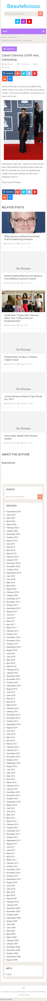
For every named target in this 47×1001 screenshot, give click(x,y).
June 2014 (11, 734)
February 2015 (13, 708)
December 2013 (13, 753)
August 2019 (12, 540)
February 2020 (13, 528)
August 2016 (12, 650)
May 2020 (11, 518)
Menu (5, 31)
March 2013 (12, 782)
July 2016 (11, 653)
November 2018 (13, 566)
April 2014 (11, 740)
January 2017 (12, 634)
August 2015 (12, 689)
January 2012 (12, 828)
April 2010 (11, 895)
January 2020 (12, 531)
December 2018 (13, 563)
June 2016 (11, 657)
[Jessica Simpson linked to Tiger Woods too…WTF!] (23, 382)
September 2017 (14, 608)
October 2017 (12, 605)
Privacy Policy (24, 995)
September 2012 (14, 802)
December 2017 (13, 599)
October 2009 (12, 915)
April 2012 (11, 818)
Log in (9, 974)
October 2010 (12, 876)
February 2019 (13, 557)
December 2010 (13, 869)
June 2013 (11, 773)
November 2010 (13, 873)
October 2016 (12, 644)
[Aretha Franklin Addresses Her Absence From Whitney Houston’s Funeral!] (23, 262)
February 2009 (13, 940)
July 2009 (11, 924)
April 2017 (11, 624)
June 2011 (11, 850)
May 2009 (11, 931)
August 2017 (12, 611)
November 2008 (13, 950)
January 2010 (12, 905)
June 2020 (11, 515)
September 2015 (14, 686)
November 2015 (13, 679)
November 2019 (13, 534)
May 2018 (11, 582)
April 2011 (11, 857)
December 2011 (13, 831)
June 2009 (11, 927)
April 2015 (11, 702)
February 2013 (13, 786)
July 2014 (11, 731)
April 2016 (11, 663)
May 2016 (11, 660)
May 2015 (11, 699)
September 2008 (14, 956)
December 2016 (13, 637)
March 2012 (12, 821)
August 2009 (12, 921)
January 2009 (12, 944)
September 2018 (14, 573)
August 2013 (12, 766)
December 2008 (13, 947)
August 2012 (12, 805)
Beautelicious (23, 6)
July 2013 (11, 769)
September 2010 (14, 879)
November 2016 (13, 640)
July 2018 (11, 576)
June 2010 (11, 889)
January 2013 (12, 789)
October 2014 (12, 721)
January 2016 (12, 673)
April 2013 (11, 779)
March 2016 (12, 666)
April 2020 (11, 521)
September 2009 (14, 918)
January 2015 (12, 711)
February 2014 (13, 747)
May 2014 (11, 737)
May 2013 (11, 776)
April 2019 (11, 550)
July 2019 (11, 544)
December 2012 (13, 792)
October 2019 (12, 537)
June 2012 (11, 811)
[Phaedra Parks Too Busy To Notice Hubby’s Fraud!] (23, 343)
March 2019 (12, 553)
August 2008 (12, 960)
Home (3, 37)
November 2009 (13, 911)
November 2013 (13, 757)
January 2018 (12, 595)
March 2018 (12, 589)
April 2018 (11, 586)
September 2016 (14, 647)
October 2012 (12, 798)
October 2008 (12, 953)
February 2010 (13, 902)
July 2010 (11, 886)
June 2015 (11, 695)
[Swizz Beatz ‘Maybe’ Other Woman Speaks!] (23, 422)
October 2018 (12, 570)
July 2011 (11, 847)
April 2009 (11, 934)
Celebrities (12, 37)
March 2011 (12, 860)
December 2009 (13, 908)
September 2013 (14, 763)
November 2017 (13, 602)
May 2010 (11, 892)
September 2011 (14, 840)
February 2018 (13, 592)
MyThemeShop (40, 992)
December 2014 (13, 715)
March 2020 (12, 524)
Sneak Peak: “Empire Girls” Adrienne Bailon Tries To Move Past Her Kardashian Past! (21, 318)
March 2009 (12, 937)
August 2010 (12, 882)
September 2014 (14, 724)
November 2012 (13, 795)
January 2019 (12, 560)
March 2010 (12, 898)
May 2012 (11, 815)
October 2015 (12, 682)
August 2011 (12, 844)
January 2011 (12, 866)
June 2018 (11, 579)
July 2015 (11, 692)
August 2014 (12, 728)
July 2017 (11, 615)
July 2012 (11, 808)
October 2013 (12, 760)
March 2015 (12, 705)
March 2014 (12, 744)
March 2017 (12, 628)
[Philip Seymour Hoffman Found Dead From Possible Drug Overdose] (23, 222)
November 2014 (13, 718)
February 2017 (13, 631)
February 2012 (13, 824)
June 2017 (11, 618)
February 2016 (13, 669)
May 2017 (11, 621)
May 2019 (11, 547)
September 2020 (14, 511)
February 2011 (13, 863)
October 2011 (12, 837)
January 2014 (12, 750)
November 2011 (13, 834)
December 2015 (13, 676)
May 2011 (11, 853)
